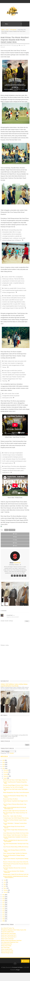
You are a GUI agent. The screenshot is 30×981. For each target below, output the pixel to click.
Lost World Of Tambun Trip (8, 928)
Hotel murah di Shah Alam (8, 938)
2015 (3, 906)
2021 (3, 894)
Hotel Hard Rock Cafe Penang (9, 933)
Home (2, 29)
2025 (3, 762)
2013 (3, 910)
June (5, 882)
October (6, 774)
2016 (3, 904)
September (6, 776)
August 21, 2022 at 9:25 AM (13, 617)
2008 (3, 921)
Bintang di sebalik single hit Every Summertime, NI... (15, 810)
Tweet (15, 533)
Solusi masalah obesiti (7, 949)
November (6, 772)
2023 (3, 766)
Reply (27, 621)
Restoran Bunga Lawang (7, 952)
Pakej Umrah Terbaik (6, 945)
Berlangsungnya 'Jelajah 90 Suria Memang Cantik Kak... (16, 874)
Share (15, 536)
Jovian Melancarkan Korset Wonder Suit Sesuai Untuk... (16, 833)
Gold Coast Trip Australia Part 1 (9, 935)
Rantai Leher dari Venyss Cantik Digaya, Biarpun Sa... (15, 780)
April (5, 886)
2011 (3, 914)
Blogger (18, 969)
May (5, 884)
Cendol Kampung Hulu (7, 944)
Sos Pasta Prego (6, 947)
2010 (3, 916)
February (6, 890)
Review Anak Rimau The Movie (10, 799)
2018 (3, 900)
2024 (3, 764)
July (5, 880)
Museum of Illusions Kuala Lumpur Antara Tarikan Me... (16, 861)
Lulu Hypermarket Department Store (10, 942)
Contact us (26, 961)
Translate (11, 753)
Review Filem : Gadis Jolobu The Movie (12, 816)
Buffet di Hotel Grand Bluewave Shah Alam (12, 940)
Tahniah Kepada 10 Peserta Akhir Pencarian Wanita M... (16, 863)
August (5, 778)
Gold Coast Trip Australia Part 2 (9, 936)
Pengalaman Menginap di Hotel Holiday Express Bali (14, 930)
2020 (3, 896)
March (5, 888)
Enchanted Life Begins (17, 967)
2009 (3, 918)
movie (7, 29)
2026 (3, 760)
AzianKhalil (9, 615)
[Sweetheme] (12, 576)
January (6, 892)
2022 (3, 768)
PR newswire (13, 29)
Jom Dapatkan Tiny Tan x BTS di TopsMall (13, 787)
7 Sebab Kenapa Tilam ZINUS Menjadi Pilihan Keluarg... (16, 818)
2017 (3, 902)
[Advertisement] (15, 663)
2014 (3, 908)
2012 (3, 912)
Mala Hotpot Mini (7, 865)
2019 (3, 898)
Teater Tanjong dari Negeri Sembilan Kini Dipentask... (15, 853)
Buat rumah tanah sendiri (7, 951)
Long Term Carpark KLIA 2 (8, 931)
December (6, 770)
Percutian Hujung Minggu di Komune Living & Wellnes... (16, 785)
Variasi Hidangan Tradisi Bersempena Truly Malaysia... (16, 835)
